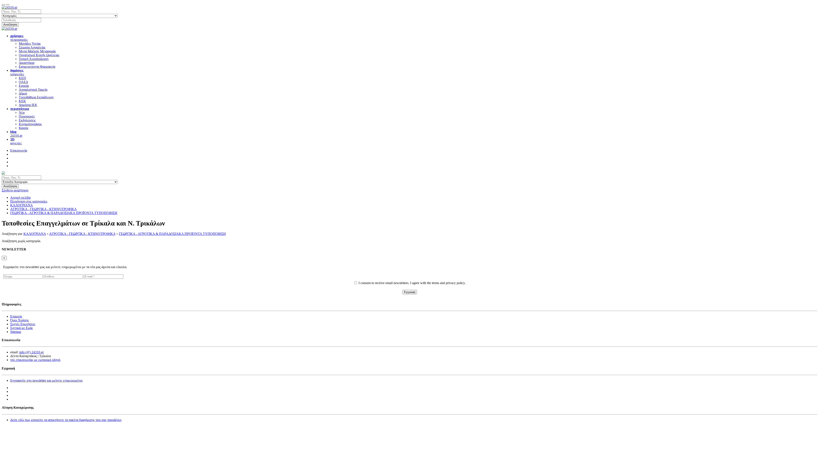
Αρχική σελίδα (20, 197)
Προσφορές (27, 116)
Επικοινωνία (18, 150)
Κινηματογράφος (30, 124)
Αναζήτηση (10, 24)
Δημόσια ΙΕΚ (28, 105)
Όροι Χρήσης (19, 320)
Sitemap (15, 332)
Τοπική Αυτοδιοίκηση (33, 59)
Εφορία (24, 86)
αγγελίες (16, 141)
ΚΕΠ (22, 78)
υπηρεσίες (17, 72)
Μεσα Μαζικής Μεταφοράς (37, 51)
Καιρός (23, 128)
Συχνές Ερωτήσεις (22, 324)
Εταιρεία (16, 316)
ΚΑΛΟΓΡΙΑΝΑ (34, 234)
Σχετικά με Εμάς (21, 328)
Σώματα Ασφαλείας (32, 47)
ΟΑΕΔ (23, 82)
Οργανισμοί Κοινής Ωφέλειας (39, 55)
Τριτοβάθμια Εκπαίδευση (36, 97)
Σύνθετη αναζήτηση (15, 190)
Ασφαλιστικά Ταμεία (33, 89)
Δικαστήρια (26, 63)
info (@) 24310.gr (31, 352)
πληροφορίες (19, 38)
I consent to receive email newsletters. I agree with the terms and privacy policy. (412, 283)
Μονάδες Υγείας (30, 43)
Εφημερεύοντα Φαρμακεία (37, 66)
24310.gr (16, 133)
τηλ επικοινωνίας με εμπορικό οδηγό (35, 360)
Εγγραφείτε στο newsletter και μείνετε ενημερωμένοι (46, 380)
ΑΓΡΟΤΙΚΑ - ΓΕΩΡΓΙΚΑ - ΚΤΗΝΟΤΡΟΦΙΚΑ (82, 234)
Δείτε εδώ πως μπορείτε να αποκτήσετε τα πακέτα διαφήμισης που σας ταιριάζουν (66, 420)
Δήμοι (23, 93)
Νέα (22, 112)
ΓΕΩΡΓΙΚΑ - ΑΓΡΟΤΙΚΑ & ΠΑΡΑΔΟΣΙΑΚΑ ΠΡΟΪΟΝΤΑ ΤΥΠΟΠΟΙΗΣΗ (172, 234)
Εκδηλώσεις (27, 120)
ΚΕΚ (22, 101)
